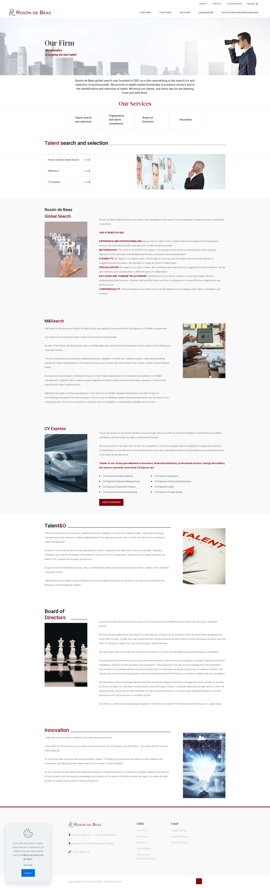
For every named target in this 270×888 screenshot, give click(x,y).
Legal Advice (179, 830)
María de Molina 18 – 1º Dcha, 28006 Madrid (94, 835)
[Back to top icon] (199, 881)
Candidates (144, 848)
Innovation (185, 119)
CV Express (54, 182)
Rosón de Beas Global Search (63, 159)
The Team (142, 836)
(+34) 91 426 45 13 (80, 851)
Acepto (28, 873)
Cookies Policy (180, 836)
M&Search (53, 170)
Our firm (142, 830)
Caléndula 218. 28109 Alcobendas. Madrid (92, 843)
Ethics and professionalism (147, 856)
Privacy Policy (179, 842)
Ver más (28, 865)
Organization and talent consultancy (116, 119)
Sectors (141, 842)
